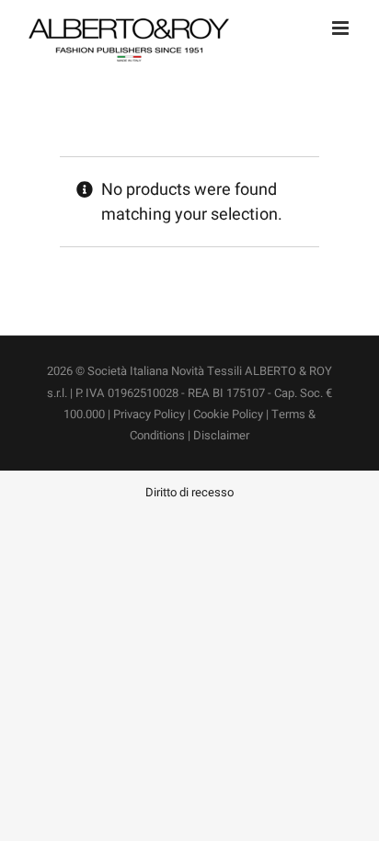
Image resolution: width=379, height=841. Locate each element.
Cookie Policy (228, 414)
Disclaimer (221, 435)
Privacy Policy (149, 414)
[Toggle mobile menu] (341, 28)
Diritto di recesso (189, 492)
